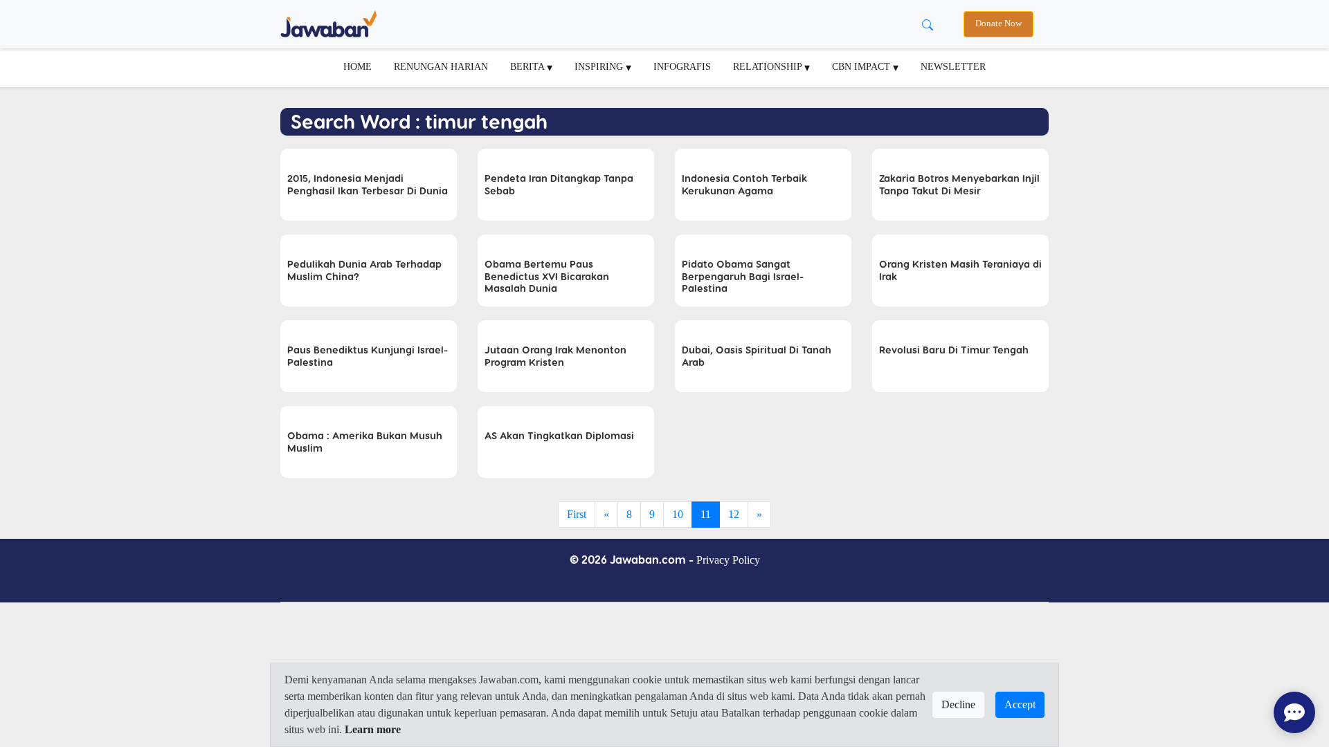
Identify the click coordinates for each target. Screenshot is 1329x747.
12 (733, 514)
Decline (958, 704)
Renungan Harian (441, 66)
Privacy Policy (728, 560)
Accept (1020, 704)
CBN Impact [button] (862, 66)
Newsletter (953, 66)
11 (705, 514)
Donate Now (998, 23)
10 (677, 514)
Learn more (373, 729)
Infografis (682, 66)
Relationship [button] (768, 66)
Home (357, 66)
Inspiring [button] (600, 66)
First (576, 514)
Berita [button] (528, 66)
